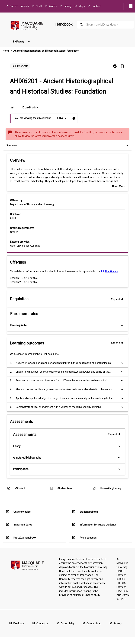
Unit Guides (111, 271)
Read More (118, 186)
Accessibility (67, 623)
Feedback (18, 623)
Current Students (19, 6)
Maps (82, 6)
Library (68, 6)
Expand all (117, 299)
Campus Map (93, 623)
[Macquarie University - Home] (27, 26)
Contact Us (42, 623)
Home (6, 50)
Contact (96, 6)
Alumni (53, 6)
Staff (39, 6)
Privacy (118, 623)
